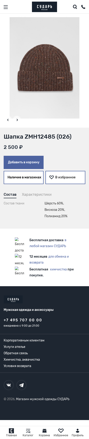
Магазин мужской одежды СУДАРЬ (42, 399)
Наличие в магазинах (24, 177)
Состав (10, 194)
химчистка (58, 269)
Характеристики (37, 194)
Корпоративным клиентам (24, 340)
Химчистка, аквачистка (22, 360)
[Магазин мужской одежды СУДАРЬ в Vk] (9, 385)
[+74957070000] (83, 7)
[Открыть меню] (6, 7)
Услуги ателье (14, 347)
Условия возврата (17, 366)
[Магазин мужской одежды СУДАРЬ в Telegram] (21, 385)
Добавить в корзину (23, 162)
